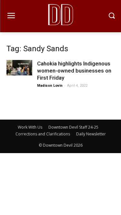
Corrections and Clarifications (42, 134)
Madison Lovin (50, 85)
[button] (111, 16)
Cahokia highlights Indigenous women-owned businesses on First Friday (74, 70)
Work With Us (30, 127)
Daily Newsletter (91, 134)
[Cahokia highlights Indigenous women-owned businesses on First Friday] (19, 67)
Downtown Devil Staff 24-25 (73, 127)
